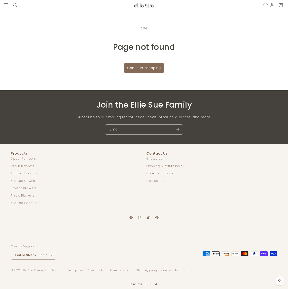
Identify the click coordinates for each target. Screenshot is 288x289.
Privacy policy (96, 270)
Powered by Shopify (47, 270)
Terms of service (121, 270)
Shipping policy (147, 270)
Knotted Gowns (23, 181)
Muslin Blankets (22, 166)
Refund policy (74, 270)
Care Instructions (159, 173)
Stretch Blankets (24, 188)
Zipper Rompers (23, 159)
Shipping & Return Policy (165, 166)
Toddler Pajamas (24, 173)
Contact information (174, 270)
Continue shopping (144, 68)
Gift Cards (154, 159)
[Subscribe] (178, 129)
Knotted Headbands (26, 203)
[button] (5, 5)
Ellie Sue (27, 270)
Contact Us (155, 181)
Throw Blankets (22, 195)
